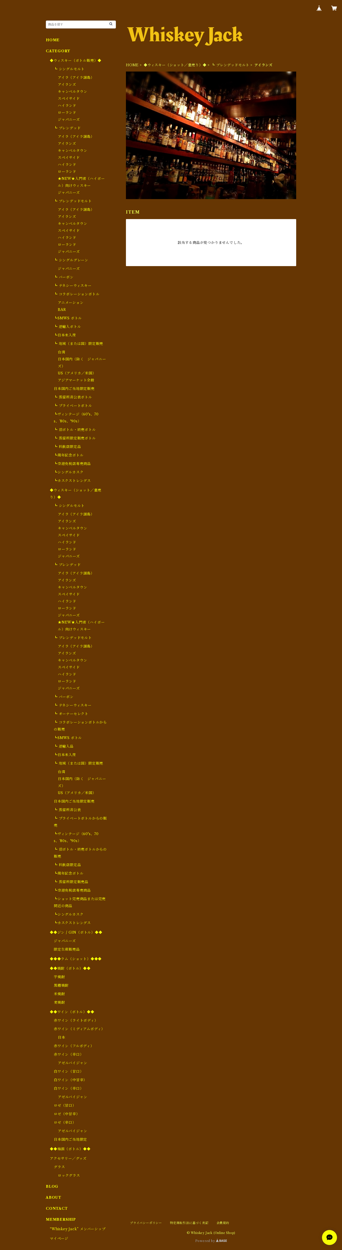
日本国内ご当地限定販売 (74, 388)
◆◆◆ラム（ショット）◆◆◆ (76, 959)
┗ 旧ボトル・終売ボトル (75, 429)
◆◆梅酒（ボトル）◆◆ (70, 1149)
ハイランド (67, 105)
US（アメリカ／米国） (77, 373)
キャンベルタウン (72, 91)
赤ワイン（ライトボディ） (76, 1020)
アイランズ (67, 84)
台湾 (61, 352)
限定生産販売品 (67, 949)
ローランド (67, 112)
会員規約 (223, 1223)
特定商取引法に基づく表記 (189, 1223)
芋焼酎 (59, 977)
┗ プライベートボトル (73, 405)
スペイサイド (69, 98)
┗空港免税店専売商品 (72, 463)
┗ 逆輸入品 (64, 746)
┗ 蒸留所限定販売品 (71, 882)
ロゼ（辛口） (65, 1122)
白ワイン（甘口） (68, 1071)
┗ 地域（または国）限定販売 (78, 343)
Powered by (205, 1241)
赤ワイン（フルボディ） (74, 1046)
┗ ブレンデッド (67, 128)
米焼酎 (59, 994)
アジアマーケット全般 (76, 380)
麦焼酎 (59, 1002)
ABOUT (53, 1197)
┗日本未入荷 (65, 335)
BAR (62, 309)
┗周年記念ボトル (68, 455)
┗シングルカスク (68, 472)
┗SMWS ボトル (68, 318)
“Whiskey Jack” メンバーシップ (78, 1229)
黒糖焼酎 (61, 985)
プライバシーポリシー (146, 1223)
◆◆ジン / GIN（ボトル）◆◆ (76, 932)
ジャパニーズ (69, 119)
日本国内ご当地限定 (70, 1139)
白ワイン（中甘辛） (70, 1080)
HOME (132, 65)
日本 (61, 1037)
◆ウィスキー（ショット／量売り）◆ (175, 65)
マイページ (59, 1238)
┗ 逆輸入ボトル (67, 326)
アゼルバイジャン (72, 1063)
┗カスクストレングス (72, 480)
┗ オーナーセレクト (71, 714)
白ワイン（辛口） (68, 1088)
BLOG (52, 1186)
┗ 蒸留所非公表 (67, 810)
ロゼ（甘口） (65, 1105)
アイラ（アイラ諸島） (76, 77)
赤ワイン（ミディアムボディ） (79, 1029)
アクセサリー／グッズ (68, 1158)
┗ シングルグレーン (71, 260)
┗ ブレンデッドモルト (230, 65)
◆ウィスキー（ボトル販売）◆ (75, 60)
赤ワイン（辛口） (68, 1054)
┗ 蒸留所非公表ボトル (73, 397)
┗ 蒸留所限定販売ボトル (75, 438)
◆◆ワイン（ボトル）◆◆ (72, 1012)
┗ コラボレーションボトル (76, 294)
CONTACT (57, 1208)
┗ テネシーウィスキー (73, 285)
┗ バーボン (64, 277)
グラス (59, 1167)
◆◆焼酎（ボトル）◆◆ (70, 968)
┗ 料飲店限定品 (67, 446)
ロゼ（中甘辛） (67, 1114)
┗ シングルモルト (69, 69)
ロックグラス (69, 1175)
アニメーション (71, 302)
